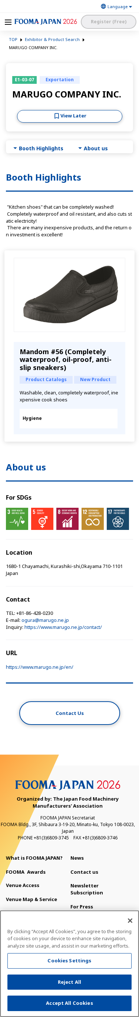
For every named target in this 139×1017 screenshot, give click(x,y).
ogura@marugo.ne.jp (45, 620)
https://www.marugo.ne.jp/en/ (39, 667)
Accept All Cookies (69, 1003)
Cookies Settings (69, 960)
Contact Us (70, 713)
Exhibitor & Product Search (52, 39)
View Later (73, 115)
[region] (69, 963)
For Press (81, 906)
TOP (13, 39)
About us (96, 148)
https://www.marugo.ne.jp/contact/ (63, 627)
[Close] (130, 920)
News (77, 858)
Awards (26, 872)
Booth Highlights (41, 148)
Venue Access (22, 885)
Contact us (84, 872)
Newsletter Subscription (86, 889)
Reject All (69, 982)
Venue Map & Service (31, 899)
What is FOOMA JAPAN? (34, 858)
